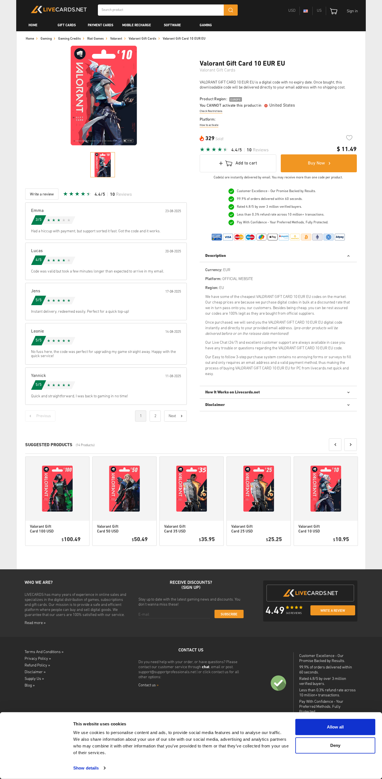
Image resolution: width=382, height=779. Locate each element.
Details (69, 553)
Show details (86, 768)
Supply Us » (34, 679)
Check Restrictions (211, 111)
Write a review (332, 611)
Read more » (35, 623)
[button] (335, 444)
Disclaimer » (35, 672)
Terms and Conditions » (44, 652)
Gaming (206, 25)
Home (33, 25)
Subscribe (229, 614)
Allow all (335, 727)
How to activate (209, 125)
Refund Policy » (37, 665)
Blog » (30, 686)
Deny (335, 745)
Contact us (148, 685)
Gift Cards (67, 25)
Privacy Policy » (38, 659)
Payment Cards (100, 25)
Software (172, 25)
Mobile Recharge (136, 25)
